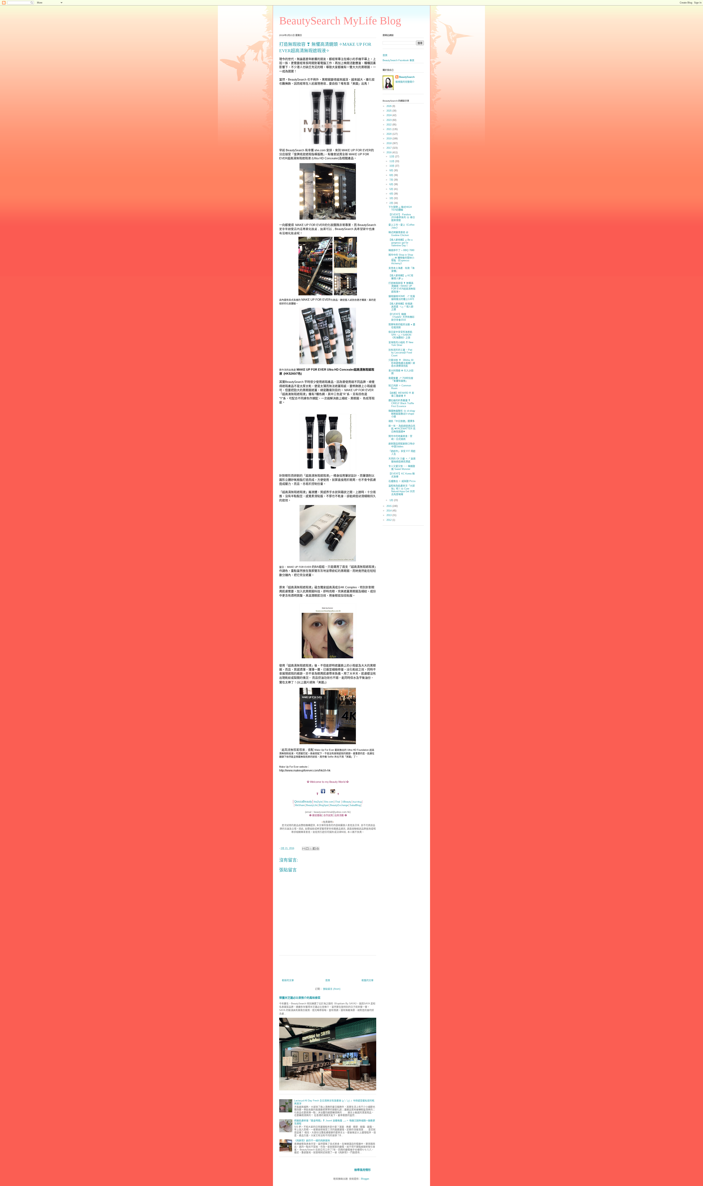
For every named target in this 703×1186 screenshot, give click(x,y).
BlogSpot (324, 805)
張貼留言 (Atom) (331, 989)
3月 (391, 198)
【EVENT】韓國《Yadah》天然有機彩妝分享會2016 (401, 317)
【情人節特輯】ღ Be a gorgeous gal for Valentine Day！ (400, 242)
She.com (328, 801)
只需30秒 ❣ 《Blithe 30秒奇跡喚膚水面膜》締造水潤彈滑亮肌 (401, 363)
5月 (391, 189)
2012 (389, 520)
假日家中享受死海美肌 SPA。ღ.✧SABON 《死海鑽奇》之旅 (400, 335)
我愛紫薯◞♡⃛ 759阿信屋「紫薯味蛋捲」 (400, 379)
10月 (392, 165)
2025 (389, 110)
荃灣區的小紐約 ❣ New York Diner (400, 344)
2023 (389, 120)
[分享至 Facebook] (314, 848)
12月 (392, 156)
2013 (389, 515)
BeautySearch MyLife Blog (340, 21)
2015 (389, 506)
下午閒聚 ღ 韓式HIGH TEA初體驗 (400, 208)
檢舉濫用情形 (362, 1169)
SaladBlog (355, 805)
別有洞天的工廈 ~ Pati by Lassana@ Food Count (400, 352)
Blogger (365, 1178)
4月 (391, 193)
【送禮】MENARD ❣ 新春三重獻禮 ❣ (401, 394)
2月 (391, 203)
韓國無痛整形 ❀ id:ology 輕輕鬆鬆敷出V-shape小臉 (401, 413)
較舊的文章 (367, 980)
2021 (389, 129)
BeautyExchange (339, 805)
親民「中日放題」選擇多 (401, 421)
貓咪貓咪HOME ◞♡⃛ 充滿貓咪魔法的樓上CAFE (401, 297)
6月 (391, 184)
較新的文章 (288, 980)
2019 (389, 138)
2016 (389, 152)
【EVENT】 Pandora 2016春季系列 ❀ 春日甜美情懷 (401, 217)
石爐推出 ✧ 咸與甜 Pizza (401, 481)
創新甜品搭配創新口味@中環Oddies (401, 445)
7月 (391, 179)
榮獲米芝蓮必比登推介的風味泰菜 (299, 997)
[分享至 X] (311, 848)
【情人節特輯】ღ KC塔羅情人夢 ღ (400, 277)
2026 (389, 106)
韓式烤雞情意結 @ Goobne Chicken (398, 234)
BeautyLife (311, 805)
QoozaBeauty (303, 801)
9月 (391, 170)
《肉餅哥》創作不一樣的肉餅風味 (312, 1140)
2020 (389, 134)
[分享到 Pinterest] (317, 848)
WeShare (300, 805)
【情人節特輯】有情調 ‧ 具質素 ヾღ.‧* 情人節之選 (401, 306)
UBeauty (346, 801)
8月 (391, 175)
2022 (389, 124)
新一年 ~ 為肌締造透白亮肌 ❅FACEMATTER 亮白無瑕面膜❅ (401, 428)
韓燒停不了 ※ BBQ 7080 (401, 250)
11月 (392, 161)
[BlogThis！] (307, 848)
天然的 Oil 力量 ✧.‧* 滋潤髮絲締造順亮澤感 (401, 460)
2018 (389, 143)
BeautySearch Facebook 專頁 (398, 60)
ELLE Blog (357, 802)
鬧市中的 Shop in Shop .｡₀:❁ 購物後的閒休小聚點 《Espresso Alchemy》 (401, 259)
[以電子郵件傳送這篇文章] (304, 848)
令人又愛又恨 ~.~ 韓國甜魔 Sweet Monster (401, 467)
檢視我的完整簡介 (404, 81)
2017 (389, 147)
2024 (389, 115)
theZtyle (318, 801)
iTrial (337, 801)
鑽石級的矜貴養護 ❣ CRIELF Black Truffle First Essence (401, 403)
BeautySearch (407, 77)
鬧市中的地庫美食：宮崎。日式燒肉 (400, 437)
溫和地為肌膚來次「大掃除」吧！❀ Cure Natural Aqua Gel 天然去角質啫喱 (401, 490)
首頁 (327, 980)
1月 (391, 500)
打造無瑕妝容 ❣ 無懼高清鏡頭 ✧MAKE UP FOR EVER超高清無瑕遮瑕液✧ (401, 287)
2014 (389, 510)
